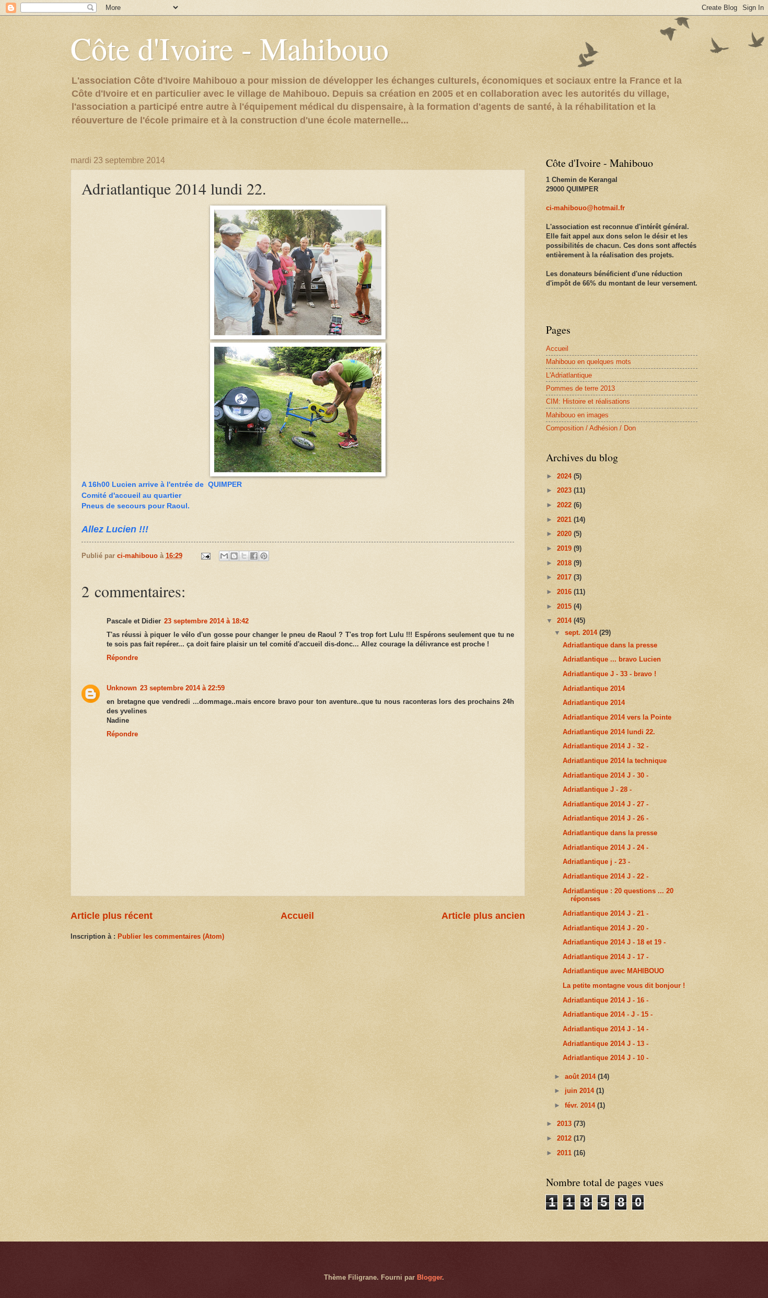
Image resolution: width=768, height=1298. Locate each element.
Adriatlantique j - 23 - (596, 862)
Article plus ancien (483, 915)
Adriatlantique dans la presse (610, 645)
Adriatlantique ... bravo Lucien (612, 659)
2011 (565, 1153)
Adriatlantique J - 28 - (597, 789)
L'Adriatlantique (569, 375)
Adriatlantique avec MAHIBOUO (613, 971)
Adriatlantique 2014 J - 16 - (605, 1000)
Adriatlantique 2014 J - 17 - (605, 957)
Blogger (429, 1277)
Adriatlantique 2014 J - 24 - (605, 847)
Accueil (297, 915)
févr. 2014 (581, 1105)
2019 (565, 548)
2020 (565, 534)
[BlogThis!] (234, 556)
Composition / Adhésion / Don (591, 428)
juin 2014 (580, 1091)
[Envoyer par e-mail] (224, 556)
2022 (565, 505)
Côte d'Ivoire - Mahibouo (230, 48)
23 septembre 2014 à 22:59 (182, 688)
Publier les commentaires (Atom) (171, 936)
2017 (565, 577)
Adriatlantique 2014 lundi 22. (609, 732)
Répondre (122, 658)
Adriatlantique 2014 (594, 688)
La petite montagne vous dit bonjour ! (624, 985)
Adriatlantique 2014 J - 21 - (605, 913)
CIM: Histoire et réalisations (588, 401)
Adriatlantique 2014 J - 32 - (605, 746)
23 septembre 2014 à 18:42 (206, 621)
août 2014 (581, 1076)
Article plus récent (112, 915)
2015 (565, 606)
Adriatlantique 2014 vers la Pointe (617, 717)
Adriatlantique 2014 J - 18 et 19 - (614, 942)
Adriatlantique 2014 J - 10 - (605, 1058)
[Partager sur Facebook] (254, 556)
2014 (565, 620)
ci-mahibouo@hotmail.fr (585, 208)
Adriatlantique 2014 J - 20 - (605, 928)
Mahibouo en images (577, 415)
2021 (565, 519)
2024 (565, 476)
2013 (565, 1124)
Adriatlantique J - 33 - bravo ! (609, 674)
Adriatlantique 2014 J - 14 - (605, 1029)
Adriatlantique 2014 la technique (615, 761)
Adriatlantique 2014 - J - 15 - (608, 1014)
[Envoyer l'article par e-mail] (205, 556)
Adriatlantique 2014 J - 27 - (605, 804)
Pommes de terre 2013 (580, 388)
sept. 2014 (582, 632)
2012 (565, 1138)
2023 (565, 490)
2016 (565, 592)
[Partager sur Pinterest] (264, 556)
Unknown (122, 688)
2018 (565, 563)
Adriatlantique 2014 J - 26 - (605, 818)
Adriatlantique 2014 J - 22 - (605, 876)
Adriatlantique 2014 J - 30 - (605, 775)
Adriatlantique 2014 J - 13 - (605, 1043)
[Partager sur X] (244, 556)
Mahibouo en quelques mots (588, 362)
